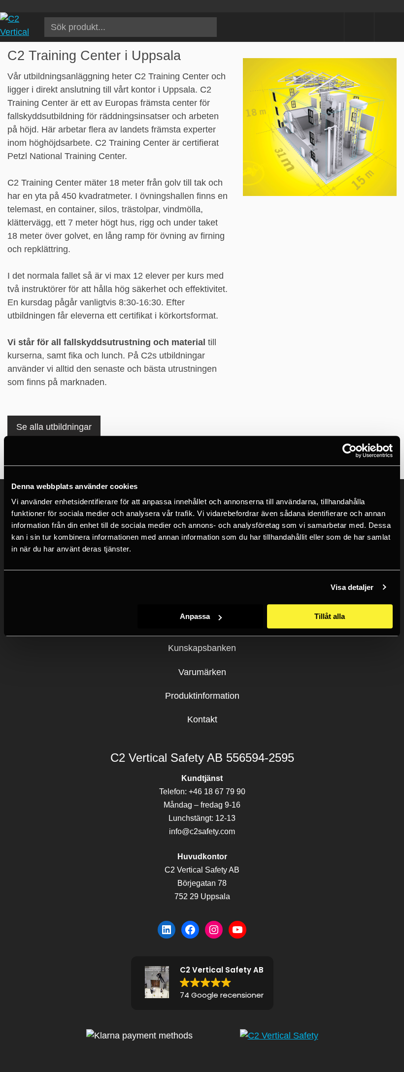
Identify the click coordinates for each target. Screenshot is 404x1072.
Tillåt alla (329, 616)
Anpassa (195, 616)
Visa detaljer (352, 587)
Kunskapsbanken (202, 648)
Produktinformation (202, 696)
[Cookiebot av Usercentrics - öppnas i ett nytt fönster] (349, 450)
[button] (202, 983)
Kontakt (202, 719)
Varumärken (202, 672)
